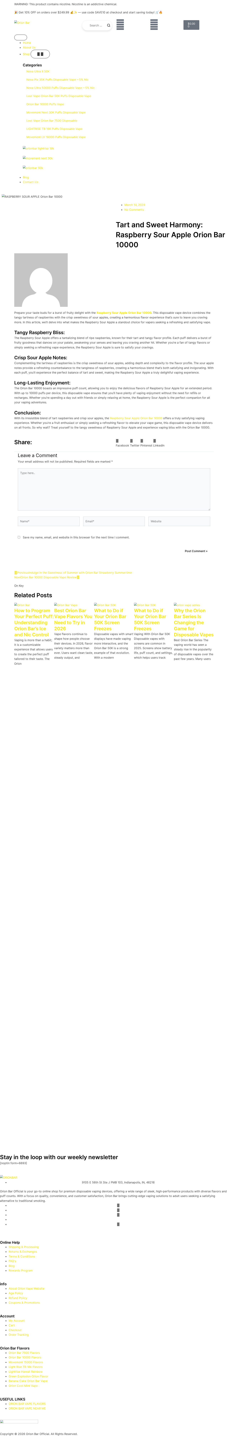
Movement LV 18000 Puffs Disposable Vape (56, 137)
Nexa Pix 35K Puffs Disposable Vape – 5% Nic (57, 79)
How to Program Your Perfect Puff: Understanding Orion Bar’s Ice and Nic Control (34, 622)
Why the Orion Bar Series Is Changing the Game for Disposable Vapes (194, 622)
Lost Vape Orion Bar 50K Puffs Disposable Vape (58, 96)
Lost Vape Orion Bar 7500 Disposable (51, 120)
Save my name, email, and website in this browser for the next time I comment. (76, 537)
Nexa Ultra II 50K (37, 71)
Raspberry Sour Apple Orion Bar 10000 (136, 418)
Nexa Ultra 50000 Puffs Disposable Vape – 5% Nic (60, 88)
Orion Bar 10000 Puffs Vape (45, 104)
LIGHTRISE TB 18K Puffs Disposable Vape (54, 129)
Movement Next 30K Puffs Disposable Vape (56, 112)
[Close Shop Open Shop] (40, 54)
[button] (122, 443)
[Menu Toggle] (20, 37)
